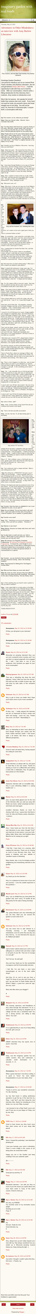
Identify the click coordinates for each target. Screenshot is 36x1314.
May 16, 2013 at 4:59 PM (23, 1025)
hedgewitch (10, 761)
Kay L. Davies (10, 1200)
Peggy (8, 1182)
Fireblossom (10, 1025)
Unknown (9, 694)
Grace (8, 873)
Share (3, 617)
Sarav (8, 1238)
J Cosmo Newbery (12, 747)
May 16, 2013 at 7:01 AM (18, 726)
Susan (8, 652)
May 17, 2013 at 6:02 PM (19, 1182)
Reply (8, 634)
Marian (8, 797)
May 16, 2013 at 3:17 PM (20, 946)
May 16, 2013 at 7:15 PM (23, 1071)
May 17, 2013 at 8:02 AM (17, 1170)
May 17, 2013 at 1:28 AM (18, 1121)
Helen (8, 1039)
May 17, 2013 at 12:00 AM (23, 1087)
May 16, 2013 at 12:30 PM (22, 910)
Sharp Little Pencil (18, 87)
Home (18, 1304)
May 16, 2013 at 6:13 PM (23, 1053)
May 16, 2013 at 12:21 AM (19, 652)
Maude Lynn (10, 893)
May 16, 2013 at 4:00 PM (20, 1003)
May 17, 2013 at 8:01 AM (17, 1137)
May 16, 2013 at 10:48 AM (25, 845)
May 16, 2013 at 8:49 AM (26, 781)
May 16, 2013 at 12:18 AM (23, 628)
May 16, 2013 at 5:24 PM (18, 1039)
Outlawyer (9, 708)
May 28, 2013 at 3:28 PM (18, 1238)
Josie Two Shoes (12, 781)
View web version (18, 1308)
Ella (7, 1137)
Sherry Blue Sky (11, 825)
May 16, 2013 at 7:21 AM (22, 761)
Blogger (21, 1312)
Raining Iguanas (11, 674)
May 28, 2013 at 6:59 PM (22, 1256)
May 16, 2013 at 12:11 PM (23, 893)
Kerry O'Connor (11, 845)
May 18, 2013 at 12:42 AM (24, 1220)
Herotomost (10, 910)
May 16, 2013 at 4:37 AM (21, 694)
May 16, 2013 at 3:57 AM (26, 674)
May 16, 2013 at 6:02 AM (21, 708)
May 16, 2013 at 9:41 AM (25, 825)
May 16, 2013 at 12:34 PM (21, 926)
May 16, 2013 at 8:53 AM (19, 797)
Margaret (9, 1003)
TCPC (8, 1121)
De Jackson (10, 1256)
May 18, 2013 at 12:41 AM (24, 1200)
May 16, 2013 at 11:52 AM (18, 873)
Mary (7, 726)
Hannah (8, 946)
